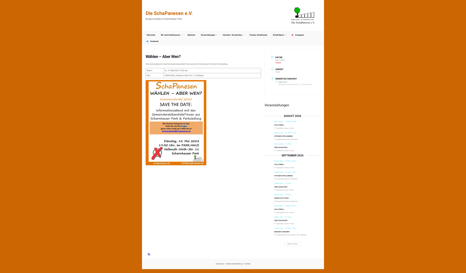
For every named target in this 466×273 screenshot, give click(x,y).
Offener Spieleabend (283, 136)
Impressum (220, 264)
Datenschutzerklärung (234, 264)
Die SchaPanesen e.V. (169, 13)
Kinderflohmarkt (282, 232)
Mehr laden (292, 244)
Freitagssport (281, 147)
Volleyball (279, 125)
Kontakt (247, 264)
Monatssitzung (281, 198)
